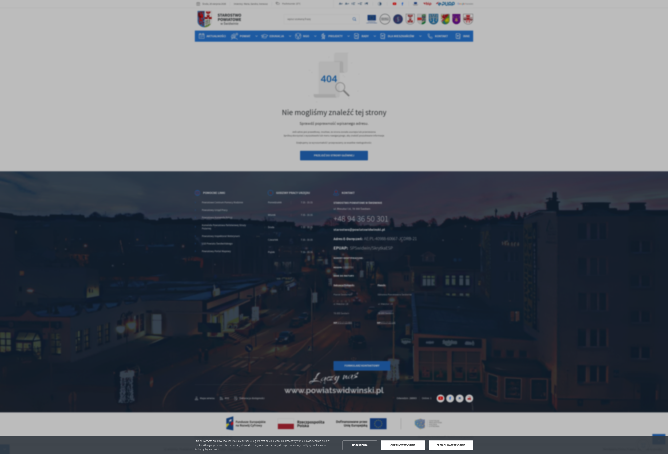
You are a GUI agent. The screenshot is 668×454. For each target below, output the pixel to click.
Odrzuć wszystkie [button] (402, 445)
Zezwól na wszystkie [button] (450, 445)
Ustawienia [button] (360, 445)
